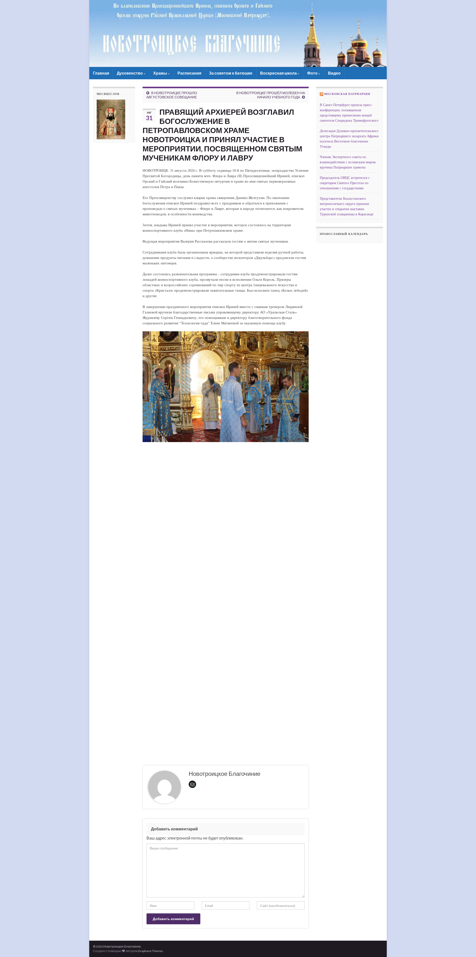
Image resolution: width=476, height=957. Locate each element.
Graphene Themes (150, 951)
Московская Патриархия (347, 94)
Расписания (189, 73)
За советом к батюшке (230, 73)
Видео (334, 73)
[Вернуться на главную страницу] (238, 33)
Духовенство (130, 73)
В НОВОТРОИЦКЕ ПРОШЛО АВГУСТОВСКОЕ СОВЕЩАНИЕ (171, 95)
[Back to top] (465, 946)
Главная (101, 73)
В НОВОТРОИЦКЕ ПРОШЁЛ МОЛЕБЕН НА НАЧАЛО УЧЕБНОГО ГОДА (270, 95)
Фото (312, 73)
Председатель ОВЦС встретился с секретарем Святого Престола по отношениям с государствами (345, 182)
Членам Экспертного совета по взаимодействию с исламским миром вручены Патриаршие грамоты (348, 161)
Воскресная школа (279, 73)
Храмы (160, 73)
